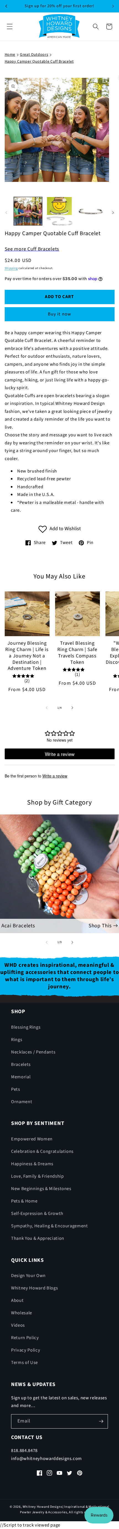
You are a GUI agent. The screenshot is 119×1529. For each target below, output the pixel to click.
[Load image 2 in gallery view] (59, 211)
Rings (16, 1039)
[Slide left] (6, 212)
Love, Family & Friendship (37, 1176)
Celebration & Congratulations (42, 1151)
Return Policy (25, 1337)
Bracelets (21, 1064)
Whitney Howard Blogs (34, 1288)
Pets (15, 1089)
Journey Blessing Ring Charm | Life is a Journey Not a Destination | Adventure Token (26, 656)
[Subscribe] (101, 1421)
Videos (18, 1325)
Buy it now (59, 314)
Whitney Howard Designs (43, 1506)
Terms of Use (24, 1362)
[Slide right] (113, 212)
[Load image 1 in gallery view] (28, 211)
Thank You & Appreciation (37, 1238)
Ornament (21, 1101)
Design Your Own (28, 1275)
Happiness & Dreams (32, 1164)
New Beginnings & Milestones (41, 1188)
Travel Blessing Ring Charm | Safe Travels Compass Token (77, 653)
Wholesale (21, 1313)
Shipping (11, 268)
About (17, 1300)
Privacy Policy (25, 1350)
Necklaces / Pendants (33, 1052)
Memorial (20, 1077)
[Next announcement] (113, 6)
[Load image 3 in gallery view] (91, 211)
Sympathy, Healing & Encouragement (49, 1226)
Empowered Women (32, 1139)
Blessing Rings (25, 1027)
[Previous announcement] (6, 6)
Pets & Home (24, 1201)
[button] (9, 26)
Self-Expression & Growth (37, 1213)
